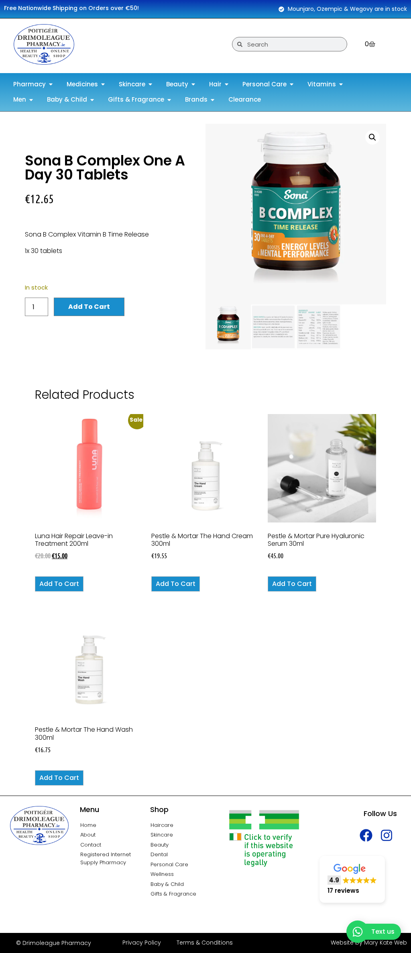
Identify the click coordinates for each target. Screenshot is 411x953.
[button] (372, 137)
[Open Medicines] (103, 84)
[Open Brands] (213, 99)
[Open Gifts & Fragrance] (169, 99)
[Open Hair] (227, 84)
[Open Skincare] (150, 84)
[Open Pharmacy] (51, 84)
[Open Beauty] (193, 84)
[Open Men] (31, 99)
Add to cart (89, 306)
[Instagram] (386, 835)
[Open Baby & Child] (92, 99)
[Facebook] (366, 835)
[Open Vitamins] (341, 84)
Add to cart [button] (59, 583)
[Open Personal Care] (292, 84)
